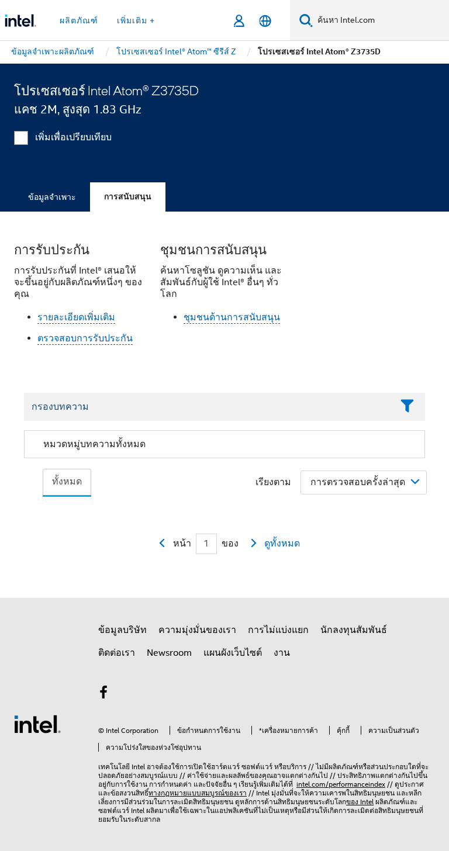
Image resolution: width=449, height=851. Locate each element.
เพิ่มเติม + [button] (136, 20)
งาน (282, 653)
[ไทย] (265, 21)
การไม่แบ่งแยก (278, 630)
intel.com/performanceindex (340, 784)
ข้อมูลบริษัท (122, 630)
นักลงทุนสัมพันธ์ (353, 630)
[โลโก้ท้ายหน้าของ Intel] (37, 723)
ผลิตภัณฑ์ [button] (79, 20)
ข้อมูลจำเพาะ (52, 197)
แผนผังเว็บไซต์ (232, 653)
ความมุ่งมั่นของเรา (197, 630)
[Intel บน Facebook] (103, 694)
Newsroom (169, 653)
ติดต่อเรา (116, 653)
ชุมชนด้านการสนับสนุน (232, 317)
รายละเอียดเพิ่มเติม (76, 317)
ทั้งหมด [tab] (67, 481)
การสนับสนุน (127, 196)
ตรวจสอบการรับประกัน (85, 338)
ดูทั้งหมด (282, 543)
